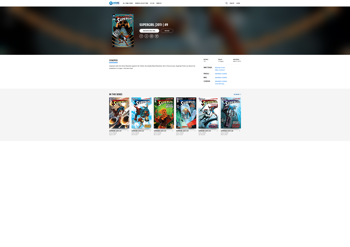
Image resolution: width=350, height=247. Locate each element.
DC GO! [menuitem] (152, 3)
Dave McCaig (219, 84)
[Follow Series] (151, 36)
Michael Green (220, 67)
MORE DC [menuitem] (159, 3)
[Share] (156, 36)
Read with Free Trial (149, 31)
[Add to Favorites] (141, 36)
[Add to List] (146, 36)
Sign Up (232, 3)
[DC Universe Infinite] (114, 3)
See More (237, 94)
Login (238, 3)
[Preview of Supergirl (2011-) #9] (123, 30)
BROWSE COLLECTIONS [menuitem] (141, 3)
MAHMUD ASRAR (221, 74)
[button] (226, 3)
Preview (167, 31)
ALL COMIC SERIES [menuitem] (128, 3)
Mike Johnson (220, 70)
